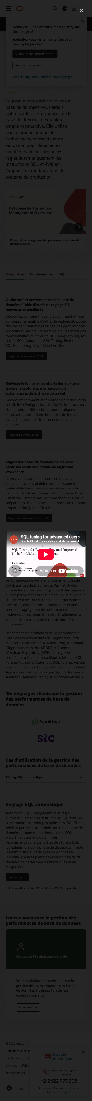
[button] (81, 11)
